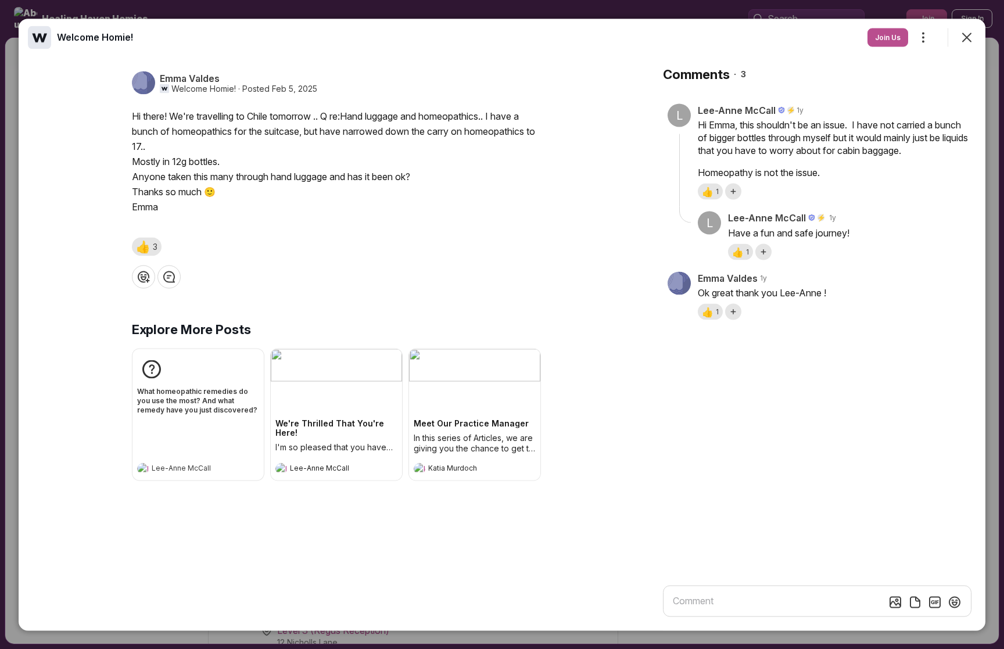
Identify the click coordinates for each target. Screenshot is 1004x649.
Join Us (888, 37)
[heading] (186, 469)
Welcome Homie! (203, 88)
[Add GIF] (935, 602)
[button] (147, 246)
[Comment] (169, 276)
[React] (143, 277)
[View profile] (143, 468)
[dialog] (502, 324)
